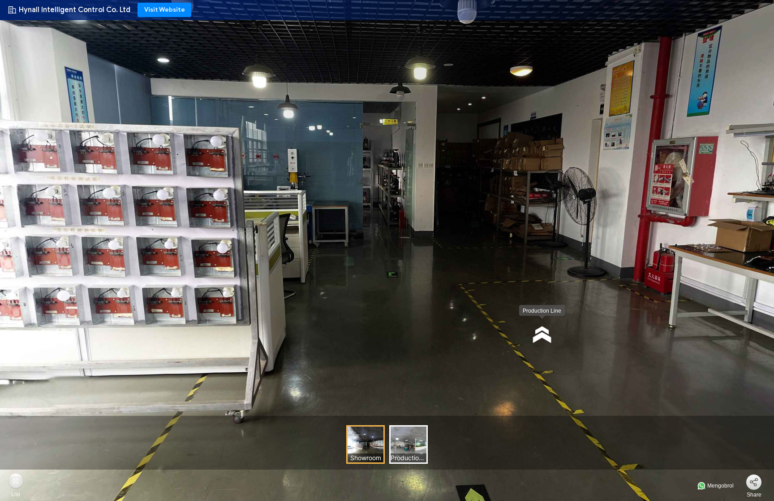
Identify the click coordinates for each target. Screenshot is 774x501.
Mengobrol (720, 486)
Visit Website (164, 9)
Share (754, 495)
